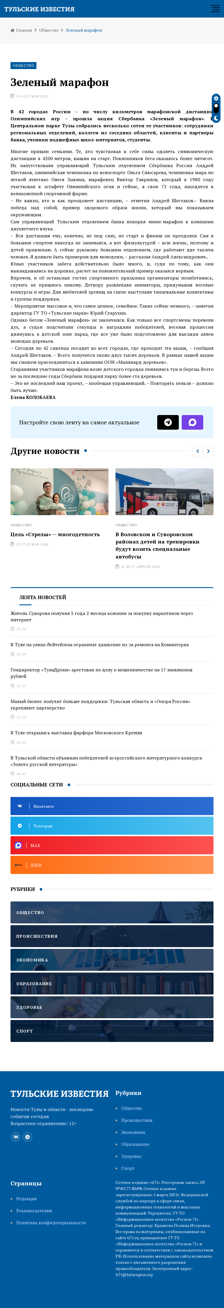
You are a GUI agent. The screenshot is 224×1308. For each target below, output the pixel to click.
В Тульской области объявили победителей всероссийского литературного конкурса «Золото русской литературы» (106, 761)
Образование (135, 1144)
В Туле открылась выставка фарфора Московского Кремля (76, 732)
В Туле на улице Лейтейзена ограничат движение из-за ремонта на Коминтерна (99, 644)
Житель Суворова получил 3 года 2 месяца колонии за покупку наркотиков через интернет (101, 616)
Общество (49, 30)
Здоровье (131, 1156)
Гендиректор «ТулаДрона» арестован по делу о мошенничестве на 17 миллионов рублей (101, 672)
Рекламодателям (34, 1210)
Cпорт (127, 1168)
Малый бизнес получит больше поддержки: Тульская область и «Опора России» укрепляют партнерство (100, 704)
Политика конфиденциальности (51, 1222)
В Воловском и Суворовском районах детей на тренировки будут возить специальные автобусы (105, 545)
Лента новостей (42, 597)
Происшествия (137, 1120)
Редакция (26, 1198)
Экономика (133, 1132)
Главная (23, 30)
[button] (197, 451)
